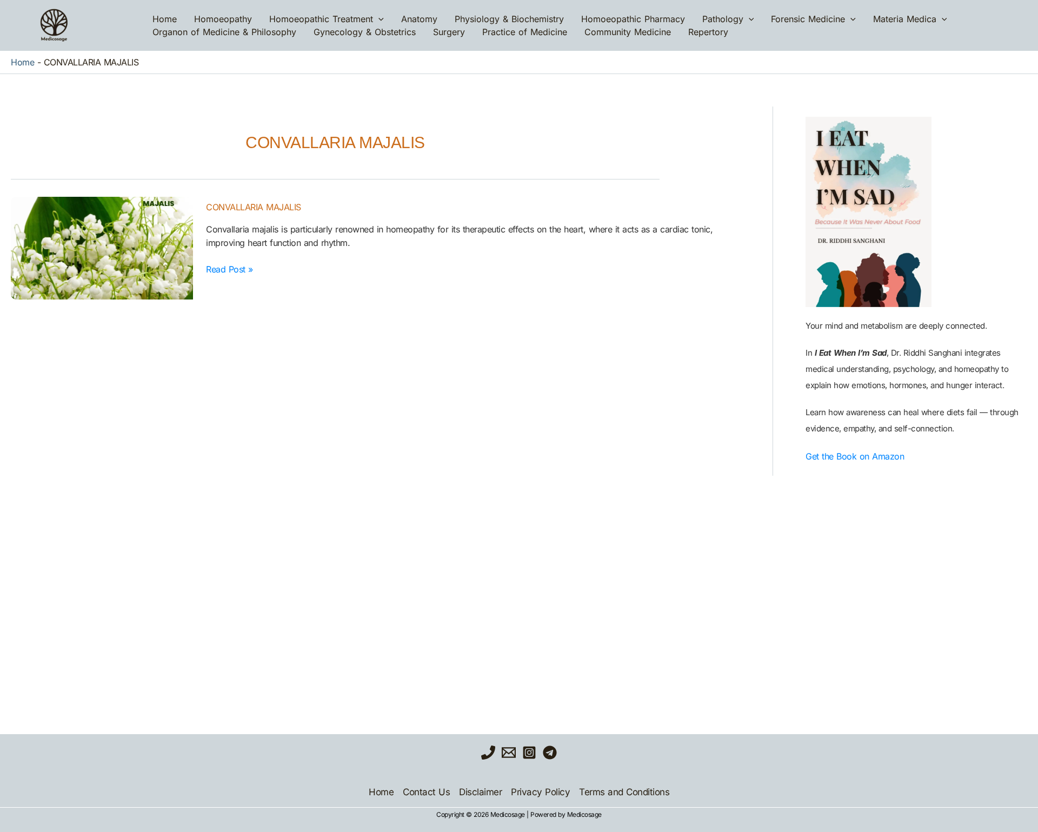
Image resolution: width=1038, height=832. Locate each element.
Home (164, 19)
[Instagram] (529, 753)
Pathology (722, 19)
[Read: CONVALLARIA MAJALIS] (102, 248)
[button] (378, 18)
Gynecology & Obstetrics (365, 31)
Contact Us (426, 792)
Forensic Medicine (808, 19)
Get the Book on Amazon (855, 456)
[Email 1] (509, 753)
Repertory (708, 31)
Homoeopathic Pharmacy (633, 19)
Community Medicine (627, 31)
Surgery (449, 31)
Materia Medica (904, 19)
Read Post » (229, 269)
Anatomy (419, 19)
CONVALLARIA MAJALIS (253, 207)
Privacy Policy (540, 792)
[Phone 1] (488, 753)
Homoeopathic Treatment (321, 19)
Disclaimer (480, 792)
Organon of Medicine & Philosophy (224, 31)
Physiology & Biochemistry (509, 19)
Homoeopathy (223, 19)
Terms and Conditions (624, 792)
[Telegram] (550, 753)
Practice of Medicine (524, 31)
